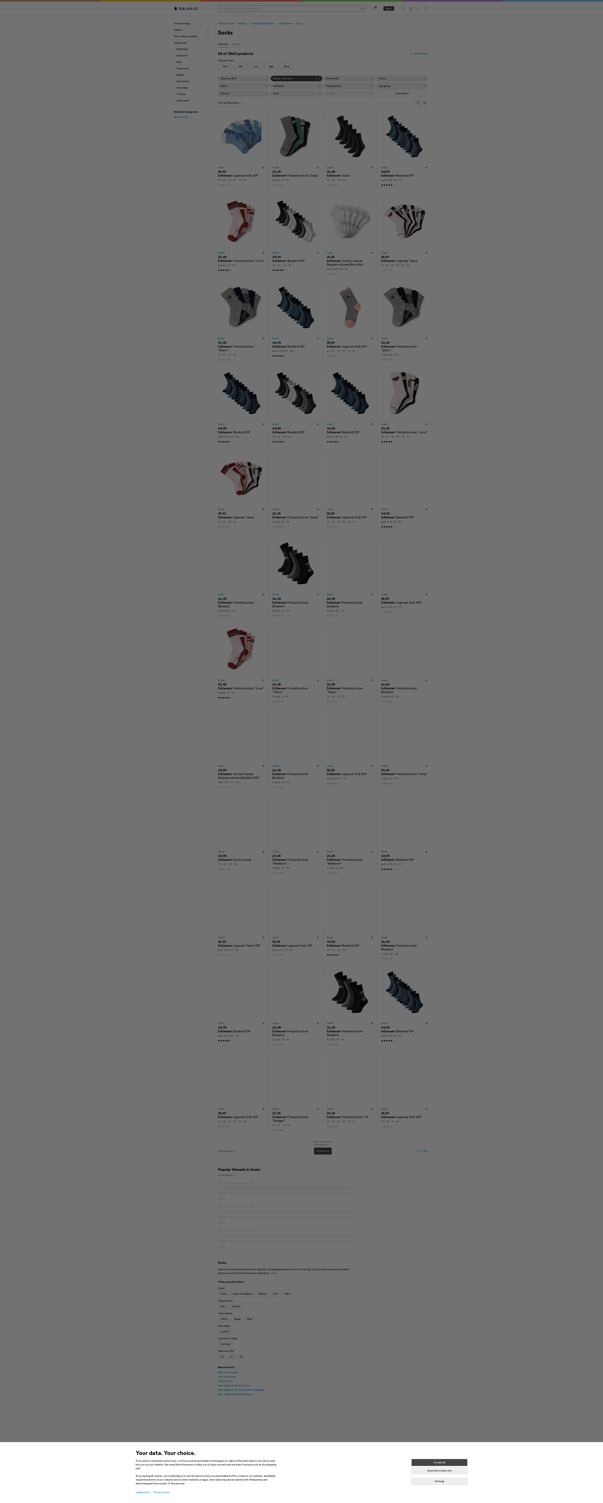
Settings (439, 1481)
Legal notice (143, 1492)
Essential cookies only (439, 1470)
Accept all (439, 1462)
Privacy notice (162, 1492)
